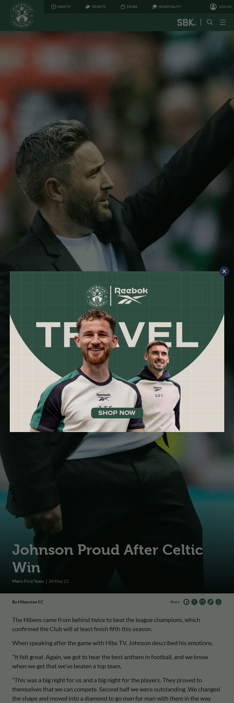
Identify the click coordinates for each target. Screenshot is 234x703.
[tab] (224, 271)
